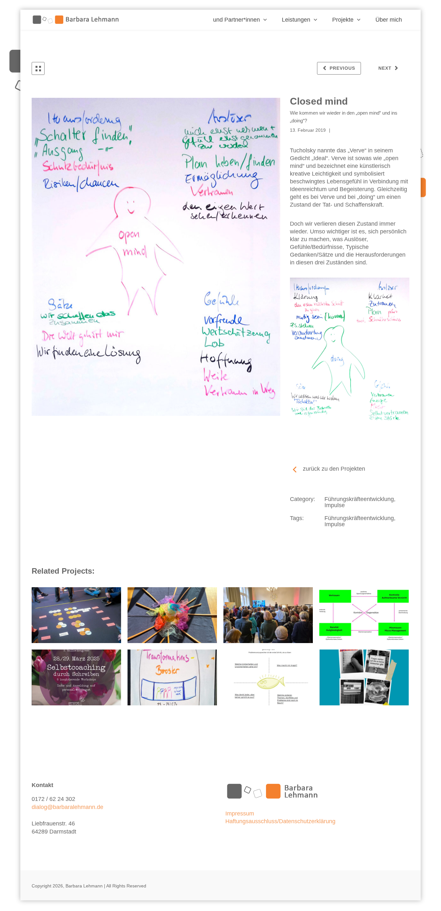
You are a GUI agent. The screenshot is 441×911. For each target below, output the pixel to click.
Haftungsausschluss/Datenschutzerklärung (280, 821)
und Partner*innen (236, 19)
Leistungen (296, 19)
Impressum (239, 813)
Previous (342, 68)
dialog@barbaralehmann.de (67, 807)
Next (385, 68)
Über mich (388, 19)
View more (76, 615)
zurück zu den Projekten (334, 469)
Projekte (343, 19)
